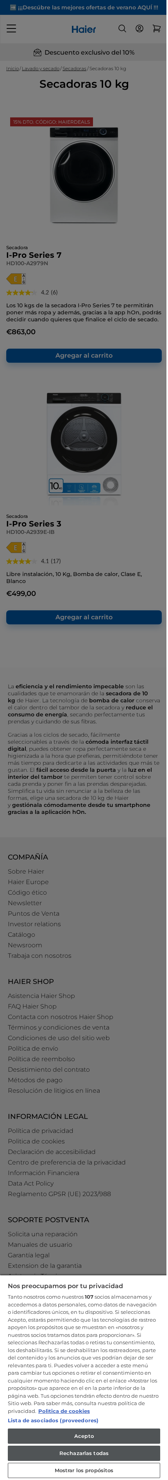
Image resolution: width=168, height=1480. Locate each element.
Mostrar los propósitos (84, 1470)
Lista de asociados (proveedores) (53, 1420)
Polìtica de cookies (64, 1411)
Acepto (84, 1436)
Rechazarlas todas (84, 1453)
